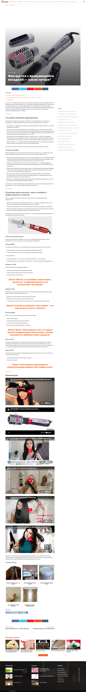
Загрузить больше (42, 655)
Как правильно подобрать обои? (64, 130)
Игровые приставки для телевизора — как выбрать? (68, 127)
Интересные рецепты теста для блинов (44, 628)
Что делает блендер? (18, 676)
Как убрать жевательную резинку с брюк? (66, 122)
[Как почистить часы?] (43, 645)
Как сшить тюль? (17, 682)
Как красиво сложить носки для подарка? (66, 144)
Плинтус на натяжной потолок (58, 650)
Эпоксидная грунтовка (18, 669)
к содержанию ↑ (8, 113)
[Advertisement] (43, 15)
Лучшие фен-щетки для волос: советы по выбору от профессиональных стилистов (24, 97)
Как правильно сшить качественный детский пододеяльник (44, 669)
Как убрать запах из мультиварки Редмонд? (66, 111)
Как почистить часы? (40, 650)
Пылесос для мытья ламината (64, 141)
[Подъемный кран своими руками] (34, 676)
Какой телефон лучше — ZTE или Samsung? (17, 628)
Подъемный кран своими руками (46, 676)
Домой (6, 5)
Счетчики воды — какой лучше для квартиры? (67, 114)
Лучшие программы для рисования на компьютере (68, 116)
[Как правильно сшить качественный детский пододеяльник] (34, 670)
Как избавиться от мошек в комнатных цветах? (67, 125)
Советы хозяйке (12, 5)
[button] (83, 1)
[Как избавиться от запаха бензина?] (74, 645)
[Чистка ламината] (34, 682)
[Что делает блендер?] (8, 676)
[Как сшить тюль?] (8, 682)
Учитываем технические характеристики (15, 95)
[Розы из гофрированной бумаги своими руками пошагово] (12, 645)
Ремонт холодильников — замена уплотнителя (67, 133)
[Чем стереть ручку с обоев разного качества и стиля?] (28, 645)
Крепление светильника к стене (64, 138)
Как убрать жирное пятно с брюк (64, 119)
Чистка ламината (43, 682)
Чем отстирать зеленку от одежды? (65, 136)
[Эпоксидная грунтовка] (8, 670)
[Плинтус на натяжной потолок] (58, 645)
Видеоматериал (10, 99)
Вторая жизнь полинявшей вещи (64, 147)
